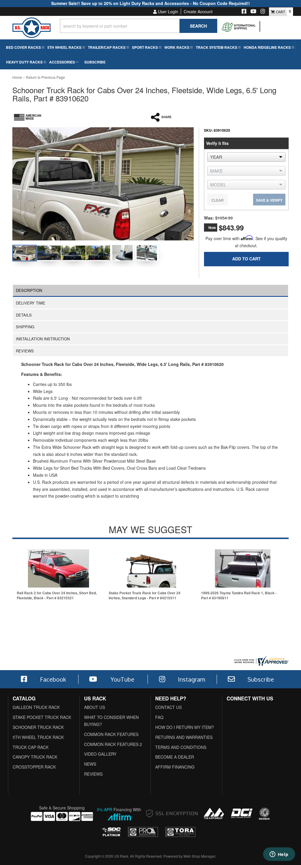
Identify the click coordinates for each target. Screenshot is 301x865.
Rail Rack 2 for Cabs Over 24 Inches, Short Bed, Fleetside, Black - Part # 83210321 (57, 595)
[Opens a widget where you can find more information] (279, 854)
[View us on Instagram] (262, 11)
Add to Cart (246, 259)
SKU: (208, 130)
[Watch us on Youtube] (253, 11)
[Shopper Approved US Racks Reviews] (261, 660)
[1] (242, 273)
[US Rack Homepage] (31, 30)
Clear (217, 200)
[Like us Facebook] (244, 11)
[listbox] (246, 157)
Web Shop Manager (199, 856)
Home (17, 77)
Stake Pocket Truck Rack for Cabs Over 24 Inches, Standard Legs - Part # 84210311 (144, 595)
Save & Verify (269, 200)
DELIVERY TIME (30, 303)
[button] (139, 26)
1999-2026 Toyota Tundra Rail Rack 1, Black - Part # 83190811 (239, 595)
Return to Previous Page (45, 77)
